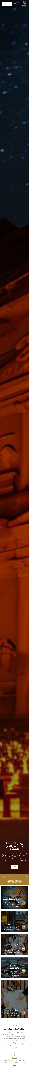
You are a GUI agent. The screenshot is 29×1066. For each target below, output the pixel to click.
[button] (15, 3)
